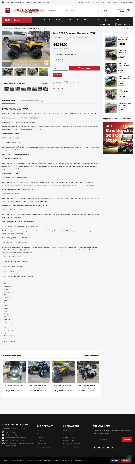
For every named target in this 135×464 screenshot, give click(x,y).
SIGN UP (127, 439)
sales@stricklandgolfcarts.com (15, 438)
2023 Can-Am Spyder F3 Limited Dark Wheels (94, 386)
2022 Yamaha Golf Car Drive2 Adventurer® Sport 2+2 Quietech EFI (124, 106)
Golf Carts (60, 20)
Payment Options (69, 440)
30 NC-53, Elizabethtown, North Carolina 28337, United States (19, 444)
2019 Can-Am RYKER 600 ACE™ (65, 386)
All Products (46, 20)
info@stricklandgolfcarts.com (39, 2)
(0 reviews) (66, 48)
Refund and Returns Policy (72, 447)
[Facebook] (55, 82)
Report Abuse (58, 88)
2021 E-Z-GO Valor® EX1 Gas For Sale (124, 65)
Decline (115, 461)
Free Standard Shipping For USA (15, 2)
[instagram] (103, 447)
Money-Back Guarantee (71, 444)
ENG (88, 2)
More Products (91, 356)
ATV (69, 20)
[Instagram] (67, 82)
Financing (40, 437)
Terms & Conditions (43, 447)
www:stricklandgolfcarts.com (15, 440)
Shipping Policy (68, 437)
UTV (77, 20)
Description (8, 100)
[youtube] (108, 447)
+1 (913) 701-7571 (124, 24)
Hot (32, 364)
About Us (95, 20)
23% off (33, 367)
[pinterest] (112, 447)
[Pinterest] (63, 82)
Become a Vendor (106, 2)
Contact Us (116, 2)
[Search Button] (99, 10)
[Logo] (7, 10)
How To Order (42, 444)
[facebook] (94, 447)
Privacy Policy (68, 434)
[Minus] (61, 68)
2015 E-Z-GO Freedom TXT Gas (124, 91)
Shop (97, 2)
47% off (8, 364)
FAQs (105, 20)
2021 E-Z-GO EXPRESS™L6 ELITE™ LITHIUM (123, 52)
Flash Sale (106, 24)
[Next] (49, 72)
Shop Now (113, 149)
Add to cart (86, 68)
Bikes (86, 20)
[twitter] (99, 447)
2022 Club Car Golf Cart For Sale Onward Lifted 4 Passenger (124, 40)
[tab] (10, 100)
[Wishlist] (110, 10)
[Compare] (105, 10)
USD (80, 2)
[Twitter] (59, 82)
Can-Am (17, 28)
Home (36, 20)
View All (45, 84)
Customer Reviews (31, 100)
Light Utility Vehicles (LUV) (77, 38)
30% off (82, 364)
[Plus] (65, 68)
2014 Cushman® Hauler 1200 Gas (123, 78)
